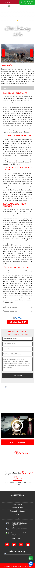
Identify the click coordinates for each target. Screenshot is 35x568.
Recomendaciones (10, 311)
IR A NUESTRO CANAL (17, 442)
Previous (3, 53)
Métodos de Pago (17, 508)
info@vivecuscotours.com (18, 528)
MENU (7, 2)
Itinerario (6, 88)
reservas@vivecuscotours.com (20, 530)
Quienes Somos (17, 504)
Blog (17, 518)
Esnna (17, 514)
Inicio (17, 501)
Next (31, 53)
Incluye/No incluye (10, 307)
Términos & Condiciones (17, 511)
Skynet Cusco (27, 566)
